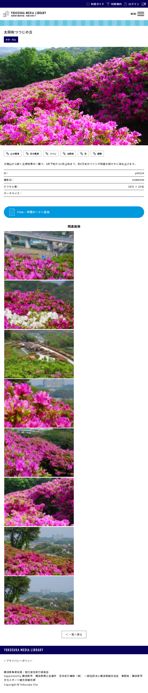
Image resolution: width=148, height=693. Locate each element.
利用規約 (116, 4)
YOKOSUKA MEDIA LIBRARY (23, 650)
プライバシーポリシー (19, 660)
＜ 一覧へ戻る (74, 634)
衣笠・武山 (11, 39)
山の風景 (14, 153)
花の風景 (34, 153)
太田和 (70, 153)
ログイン (134, 4)
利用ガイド (97, 4)
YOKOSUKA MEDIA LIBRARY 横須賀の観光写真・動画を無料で (24, 14)
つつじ (53, 153)
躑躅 (99, 153)
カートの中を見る (143, 4)
